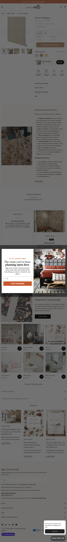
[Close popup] (61, 522)
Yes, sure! (54, 531)
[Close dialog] (63, 251)
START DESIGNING (17, 284)
